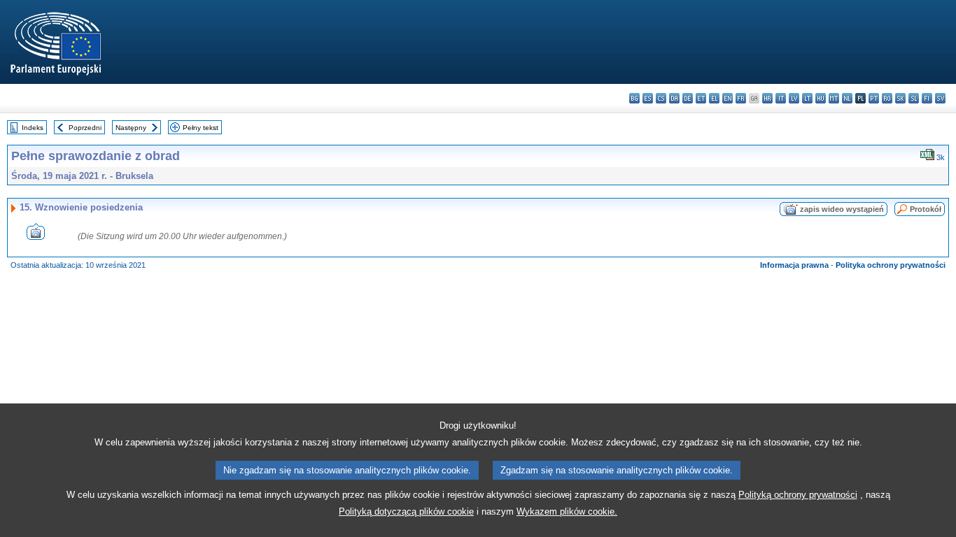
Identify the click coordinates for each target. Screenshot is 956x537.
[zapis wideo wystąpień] (36, 236)
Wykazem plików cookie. (566, 511)
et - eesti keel (701, 98)
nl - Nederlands (847, 98)
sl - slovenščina (913, 98)
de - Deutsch (687, 98)
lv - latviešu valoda (794, 98)
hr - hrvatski (767, 98)
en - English (727, 98)
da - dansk (674, 98)
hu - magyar (820, 98)
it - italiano (780, 98)
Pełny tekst (200, 127)
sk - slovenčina (900, 98)
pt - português (874, 98)
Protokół (925, 209)
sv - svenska (940, 98)
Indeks (32, 127)
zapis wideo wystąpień (842, 209)
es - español (647, 98)
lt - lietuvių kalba (807, 98)
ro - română (887, 98)
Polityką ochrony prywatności (797, 494)
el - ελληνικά (714, 98)
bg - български (634, 98)
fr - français (741, 98)
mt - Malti (834, 98)
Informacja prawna (794, 265)
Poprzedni (85, 127)
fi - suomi (927, 98)
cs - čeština (661, 98)
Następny (130, 127)
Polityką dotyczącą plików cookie (406, 511)
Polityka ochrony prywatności (891, 265)
